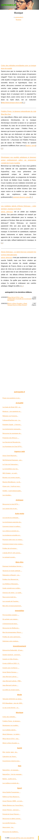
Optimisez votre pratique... (10, 641)
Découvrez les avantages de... (12, 433)
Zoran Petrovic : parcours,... (11, 810)
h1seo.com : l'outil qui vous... (11, 486)
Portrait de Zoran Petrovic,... (11, 814)
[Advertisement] (19, 41)
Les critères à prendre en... (11, 531)
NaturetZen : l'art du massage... (12, 774)
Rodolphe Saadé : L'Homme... (12, 424)
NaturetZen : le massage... (10, 770)
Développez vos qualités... (10, 725)
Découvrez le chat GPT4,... (11, 504)
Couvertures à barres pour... (11, 761)
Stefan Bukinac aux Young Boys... (13, 805)
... (23, 102)
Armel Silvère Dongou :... (10, 672)
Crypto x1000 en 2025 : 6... (11, 663)
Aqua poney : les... (8, 827)
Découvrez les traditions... (10, 831)
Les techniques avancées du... (12, 522)
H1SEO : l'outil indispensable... (12, 491)
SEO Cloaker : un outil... (10, 473)
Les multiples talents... (9, 730)
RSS (32, 838)
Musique (18, 19)
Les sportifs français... (9, 823)
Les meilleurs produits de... (11, 783)
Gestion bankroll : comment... (11, 654)
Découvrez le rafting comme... (12, 818)
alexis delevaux (7, 212)
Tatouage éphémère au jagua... (12, 699)
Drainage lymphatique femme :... (12, 566)
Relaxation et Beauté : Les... (11, 575)
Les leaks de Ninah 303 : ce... (11, 407)
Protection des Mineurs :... (10, 438)
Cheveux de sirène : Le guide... (12, 592)
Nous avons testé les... (9, 597)
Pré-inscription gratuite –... (10, 615)
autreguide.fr (19, 17)
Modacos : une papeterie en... (12, 411)
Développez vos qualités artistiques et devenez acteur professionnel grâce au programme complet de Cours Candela (18, 160)
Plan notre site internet (24, 838)
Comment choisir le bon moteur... (13, 544)
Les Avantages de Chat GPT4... (12, 446)
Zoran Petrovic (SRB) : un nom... (12, 801)
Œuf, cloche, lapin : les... (10, 752)
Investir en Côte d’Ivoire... (10, 659)
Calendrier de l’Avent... (9, 756)
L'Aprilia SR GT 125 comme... (11, 553)
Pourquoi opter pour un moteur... (12, 539)
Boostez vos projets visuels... (11, 477)
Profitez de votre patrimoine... (11, 637)
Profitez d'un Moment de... (10, 579)
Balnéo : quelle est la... (9, 779)
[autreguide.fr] (19, 5)
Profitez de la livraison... (10, 548)
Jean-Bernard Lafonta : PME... (12, 681)
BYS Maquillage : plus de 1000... (12, 703)
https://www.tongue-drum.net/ (12, 102)
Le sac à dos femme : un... (10, 707)
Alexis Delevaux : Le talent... (11, 734)
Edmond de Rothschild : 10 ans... (13, 650)
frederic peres (31, 145)
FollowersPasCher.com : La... (11, 420)
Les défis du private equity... (11, 690)
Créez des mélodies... (9, 716)
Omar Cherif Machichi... (10, 455)
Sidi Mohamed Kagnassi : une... (12, 460)
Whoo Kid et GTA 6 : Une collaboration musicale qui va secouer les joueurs (19, 298)
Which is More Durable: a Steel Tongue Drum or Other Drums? (17, 304)
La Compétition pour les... (10, 469)
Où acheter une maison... (10, 619)
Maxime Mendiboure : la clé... (11, 482)
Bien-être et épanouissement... (12, 606)
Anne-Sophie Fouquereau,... (11, 792)
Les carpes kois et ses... (10, 508)
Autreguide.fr (13, 838)
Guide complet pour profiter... (11, 588)
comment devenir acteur (21, 197)
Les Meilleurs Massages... (10, 584)
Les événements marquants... (11, 429)
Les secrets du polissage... (10, 517)
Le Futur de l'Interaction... (10, 464)
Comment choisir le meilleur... (11, 526)
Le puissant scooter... (9, 557)
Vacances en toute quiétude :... (12, 570)
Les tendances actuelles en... (11, 535)
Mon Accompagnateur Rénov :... (12, 632)
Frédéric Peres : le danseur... (11, 721)
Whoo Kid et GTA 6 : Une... (11, 738)
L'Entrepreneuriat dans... (10, 623)
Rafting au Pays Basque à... (11, 796)
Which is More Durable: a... (11, 743)
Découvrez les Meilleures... (11, 628)
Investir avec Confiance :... (10, 668)
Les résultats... (7, 495)
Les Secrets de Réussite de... (11, 442)
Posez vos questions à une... (11, 398)
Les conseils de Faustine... (10, 601)
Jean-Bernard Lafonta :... (10, 676)
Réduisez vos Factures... (10, 416)
